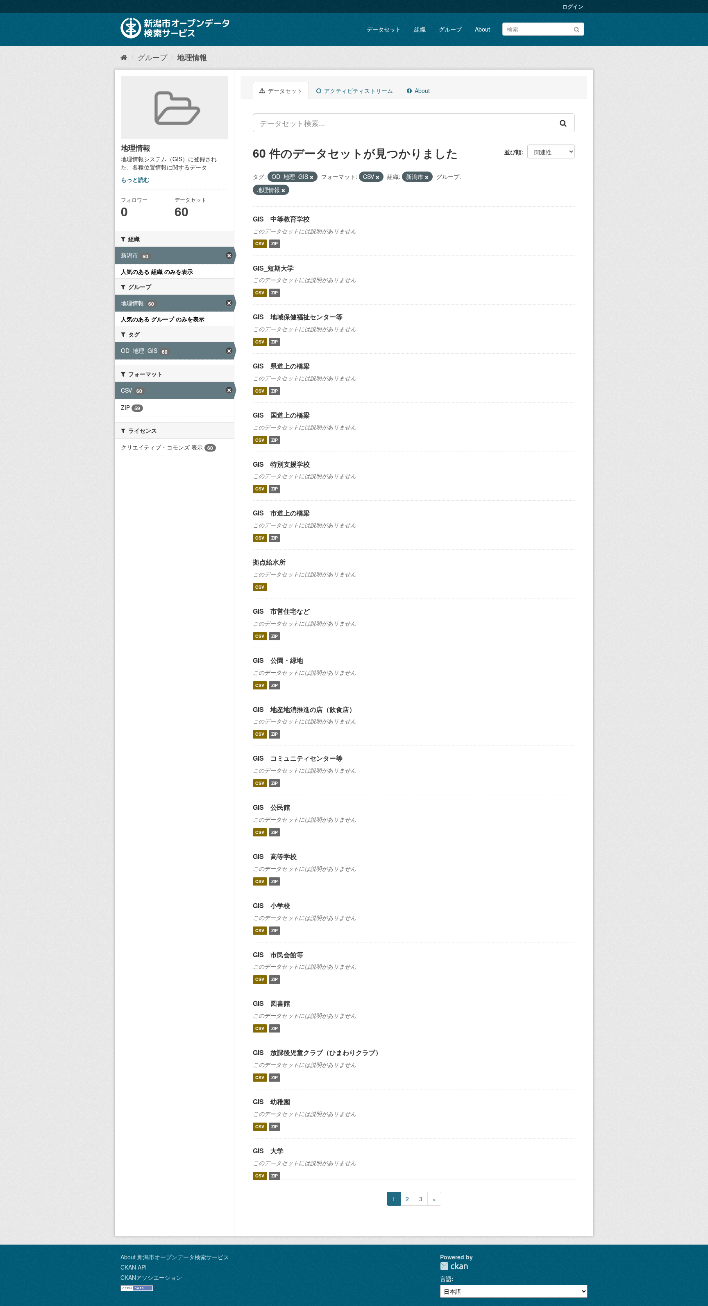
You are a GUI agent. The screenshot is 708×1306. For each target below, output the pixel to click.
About (482, 29)
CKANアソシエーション (151, 1277)
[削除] (311, 177)
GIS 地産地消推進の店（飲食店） (304, 709)
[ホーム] (123, 57)
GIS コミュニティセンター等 (298, 758)
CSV (259, 244)
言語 (446, 1278)
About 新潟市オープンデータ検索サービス (174, 1257)
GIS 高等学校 (275, 856)
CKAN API (133, 1267)
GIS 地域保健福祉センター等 (298, 316)
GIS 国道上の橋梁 (281, 415)
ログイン (572, 6)
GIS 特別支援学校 (281, 464)
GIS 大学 (268, 1150)
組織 (420, 29)
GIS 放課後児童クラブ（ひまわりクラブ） (317, 1052)
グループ (450, 29)
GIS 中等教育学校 (281, 219)
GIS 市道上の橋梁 (281, 512)
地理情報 (192, 57)
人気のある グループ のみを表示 (162, 319)
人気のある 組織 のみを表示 (157, 271)
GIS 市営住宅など (281, 611)
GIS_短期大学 (273, 268)
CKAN (454, 1266)
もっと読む (135, 179)
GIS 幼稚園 (271, 1101)
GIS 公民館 (271, 807)
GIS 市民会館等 (278, 954)
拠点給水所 (269, 562)
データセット (384, 29)
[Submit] (576, 28)
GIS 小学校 (271, 905)
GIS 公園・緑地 (278, 660)
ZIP (274, 244)
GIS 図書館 (271, 1003)
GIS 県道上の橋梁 (281, 366)
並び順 (513, 152)
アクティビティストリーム (357, 90)
